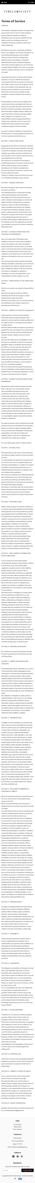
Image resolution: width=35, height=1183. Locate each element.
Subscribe (27, 1170)
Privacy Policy (17, 1124)
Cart (32, 2)
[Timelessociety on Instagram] (22, 1157)
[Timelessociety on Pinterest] (18, 1157)
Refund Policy (17, 1127)
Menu (5, 2)
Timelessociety (17, 1176)
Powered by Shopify (27, 1176)
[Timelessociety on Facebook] (13, 1157)
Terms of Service (17, 1129)
